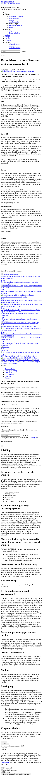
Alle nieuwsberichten (16, 16)
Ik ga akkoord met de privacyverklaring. (16, 437)
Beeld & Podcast (14, 33)
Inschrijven (5, 744)
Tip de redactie (14, 22)
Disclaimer (8, 372)
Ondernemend (14, 18)
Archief (11, 20)
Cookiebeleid (9, 374)
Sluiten (4, 742)
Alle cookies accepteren (23, 774)
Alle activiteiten (14, 44)
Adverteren (8, 376)
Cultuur (7, 35)
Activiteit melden (14, 48)
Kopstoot (12, 27)
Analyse (7, 37)
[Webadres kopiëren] (2, 273)
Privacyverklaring (11, 371)
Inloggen (4, 2)
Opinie (7, 38)
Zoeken (23, 51)
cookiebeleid (5, 762)
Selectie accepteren (8, 774)
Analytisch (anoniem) (10, 770)
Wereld (11, 31)
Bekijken (34, 437)
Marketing (6, 772)
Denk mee (10, 2)
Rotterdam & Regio (15, 25)
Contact (7, 378)
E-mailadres (24, 435)
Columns (8, 40)
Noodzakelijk (7, 768)
